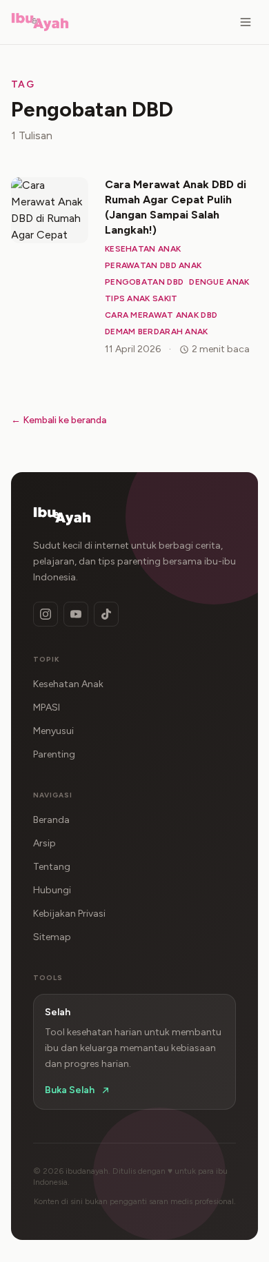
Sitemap (52, 937)
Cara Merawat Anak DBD (161, 315)
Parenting (54, 754)
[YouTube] (75, 614)
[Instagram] (45, 614)
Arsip (44, 843)
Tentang (51, 867)
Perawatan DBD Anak (153, 265)
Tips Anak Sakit (141, 298)
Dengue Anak (219, 282)
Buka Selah (69, 1090)
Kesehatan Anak (143, 249)
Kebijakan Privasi (69, 913)
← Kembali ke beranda (58, 420)
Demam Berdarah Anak (156, 331)
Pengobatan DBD (144, 282)
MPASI (46, 707)
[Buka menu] (245, 22)
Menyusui (53, 731)
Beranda (51, 820)
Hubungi (52, 890)
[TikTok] (106, 614)
